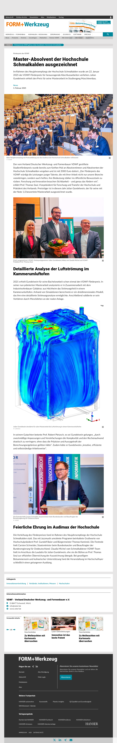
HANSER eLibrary (64, 720)
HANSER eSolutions (83, 720)
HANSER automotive (26, 702)
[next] (14, 629)
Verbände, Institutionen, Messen (42, 583)
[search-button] (108, 34)
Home (8, 45)
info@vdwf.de (15, 606)
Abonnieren (65, 677)
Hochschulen (64, 583)
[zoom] (110, 158)
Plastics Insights (58, 702)
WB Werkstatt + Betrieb (27, 706)
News (15, 85)
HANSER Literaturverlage (46, 724)
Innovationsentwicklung (16, 583)
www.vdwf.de (15, 609)
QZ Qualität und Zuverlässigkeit (80, 702)
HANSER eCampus (25, 724)
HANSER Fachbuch (46, 720)
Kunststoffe (43, 702)
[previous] (8, 629)
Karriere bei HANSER (26, 720)
